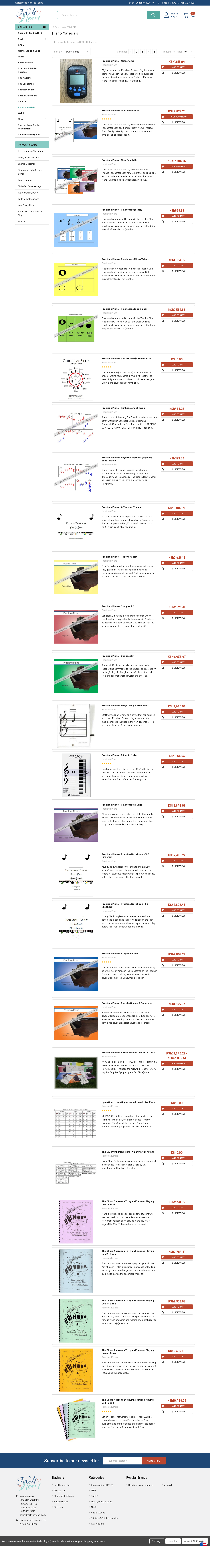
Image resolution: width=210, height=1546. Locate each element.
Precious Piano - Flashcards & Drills (122, 804)
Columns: (122, 51)
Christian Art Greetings (29, 186)
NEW (20, 38)
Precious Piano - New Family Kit (120, 159)
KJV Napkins (25, 77)
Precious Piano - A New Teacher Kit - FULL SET (128, 1052)
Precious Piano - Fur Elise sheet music (123, 407)
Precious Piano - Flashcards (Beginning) (124, 308)
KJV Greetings (26, 83)
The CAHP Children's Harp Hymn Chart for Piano (128, 1151)
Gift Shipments (61, 1484)
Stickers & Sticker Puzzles (28, 70)
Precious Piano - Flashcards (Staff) (122, 209)
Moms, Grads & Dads (29, 50)
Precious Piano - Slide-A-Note (119, 754)
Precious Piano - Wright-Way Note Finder (125, 705)
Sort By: (58, 51)
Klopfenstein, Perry (28, 192)
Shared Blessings (27, 163)
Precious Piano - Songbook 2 (118, 606)
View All (22, 221)
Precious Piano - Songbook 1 (118, 655)
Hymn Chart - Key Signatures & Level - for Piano (129, 1102)
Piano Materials (26, 107)
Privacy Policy (61, 1501)
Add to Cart (178, 67)
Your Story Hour (26, 205)
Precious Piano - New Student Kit (121, 110)
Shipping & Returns (64, 1495)
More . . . (22, 119)
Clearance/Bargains (29, 134)
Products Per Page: (172, 51)
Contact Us (59, 1490)
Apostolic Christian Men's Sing (31, 213)
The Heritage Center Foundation (29, 127)
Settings (157, 1541)
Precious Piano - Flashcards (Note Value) (125, 259)
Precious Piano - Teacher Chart (119, 556)
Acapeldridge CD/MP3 (30, 32)
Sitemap (58, 1506)
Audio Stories (25, 62)
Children (22, 101)
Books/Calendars (27, 95)
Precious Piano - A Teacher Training (122, 507)
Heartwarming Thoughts (30, 151)
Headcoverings (26, 89)
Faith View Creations (28, 198)
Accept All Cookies (194, 1541)
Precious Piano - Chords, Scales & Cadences (127, 1002)
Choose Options (178, 116)
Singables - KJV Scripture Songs (31, 171)
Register (175, 16)
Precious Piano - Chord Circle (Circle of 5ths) (127, 358)
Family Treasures (26, 179)
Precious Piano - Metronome (118, 60)
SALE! (21, 44)
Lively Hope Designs (28, 157)
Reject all (173, 1541)
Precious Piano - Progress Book (120, 953)
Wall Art (22, 113)
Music (21, 56)
